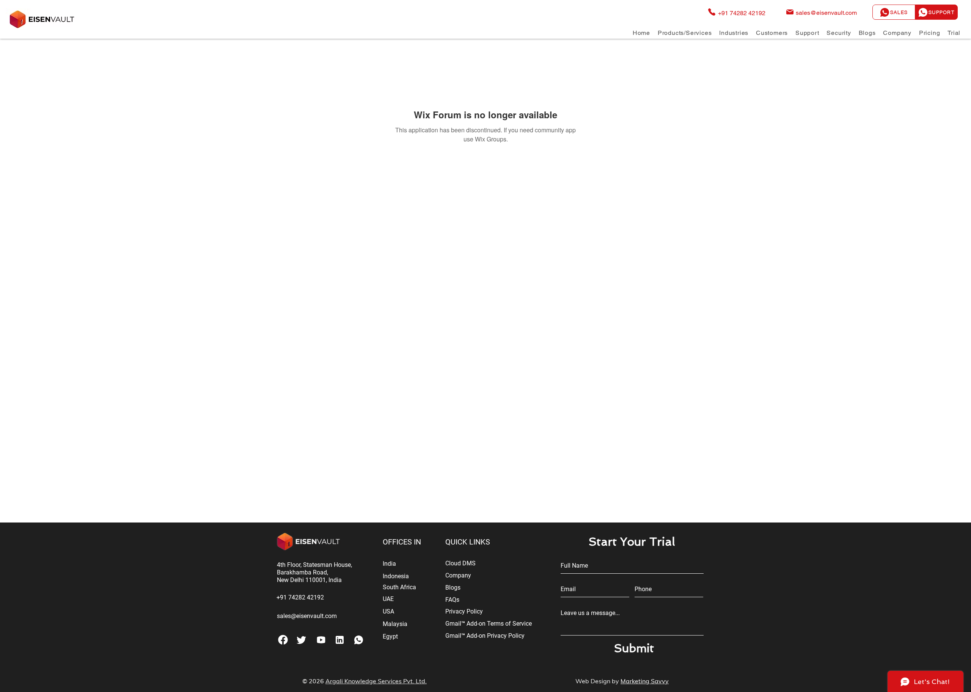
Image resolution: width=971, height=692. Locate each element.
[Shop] (339, 640)
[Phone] (282, 640)
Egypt (390, 636)
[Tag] (301, 640)
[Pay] (321, 640)
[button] (684, 32)
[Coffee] (358, 640)
